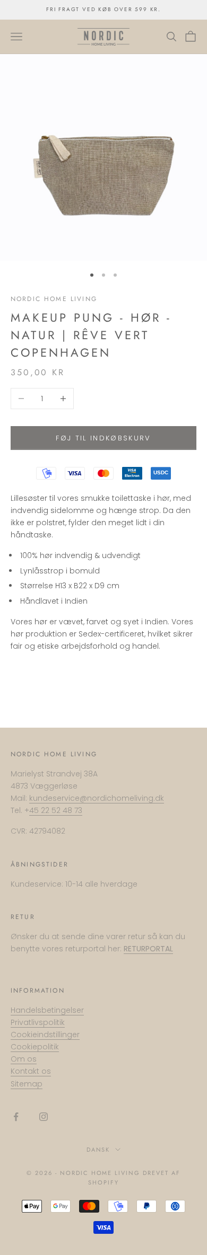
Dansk (98, 1149)
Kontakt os (31, 1071)
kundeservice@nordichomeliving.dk (96, 798)
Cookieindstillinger (45, 1034)
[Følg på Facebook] (16, 1116)
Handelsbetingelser (47, 1010)
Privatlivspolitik (38, 1022)
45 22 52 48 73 (55, 810)
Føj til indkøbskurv (103, 438)
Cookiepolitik (35, 1046)
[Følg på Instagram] (43, 1116)
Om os (24, 1059)
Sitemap (26, 1084)
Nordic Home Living (54, 299)
